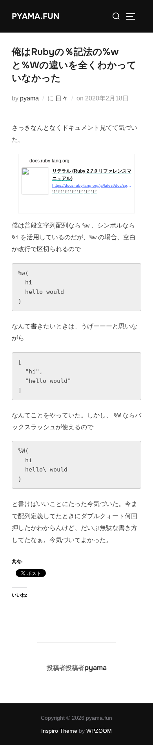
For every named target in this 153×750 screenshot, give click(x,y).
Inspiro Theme (59, 731)
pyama (29, 98)
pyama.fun (35, 16)
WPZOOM (99, 731)
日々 (61, 98)
